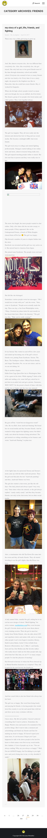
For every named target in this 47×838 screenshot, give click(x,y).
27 (23, 815)
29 (33, 815)
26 (18, 815)
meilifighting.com (21, 625)
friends (7, 35)
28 (28, 815)
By (15, 35)
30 (37, 815)
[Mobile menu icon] (43, 3)
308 (21, 819)
